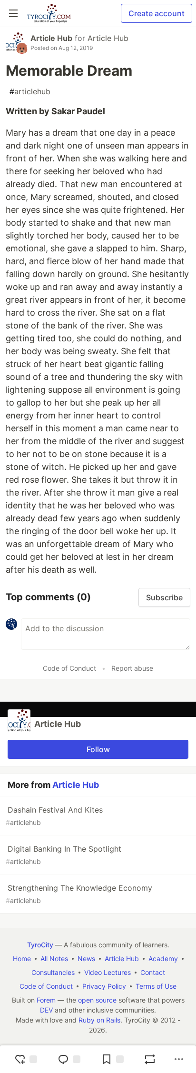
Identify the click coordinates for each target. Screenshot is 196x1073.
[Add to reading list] (112, 1059)
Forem (46, 1000)
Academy (163, 958)
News (86, 958)
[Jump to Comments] (69, 1059)
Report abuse (132, 668)
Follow (98, 749)
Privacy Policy (104, 986)
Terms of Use (156, 986)
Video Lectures (107, 972)
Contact (152, 972)
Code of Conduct (69, 668)
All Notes (54, 958)
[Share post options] (178, 1059)
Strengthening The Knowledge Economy (79, 893)
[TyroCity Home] (49, 13)
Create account (156, 13)
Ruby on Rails (99, 1020)
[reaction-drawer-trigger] (26, 1059)
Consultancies (53, 972)
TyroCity (40, 945)
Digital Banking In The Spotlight (63, 854)
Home (22, 958)
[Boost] (149, 1059)
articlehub (30, 91)
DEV (46, 1010)
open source (97, 1000)
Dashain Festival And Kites (54, 815)
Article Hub (51, 38)
